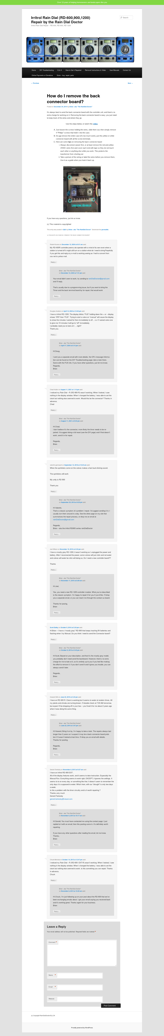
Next (130, 83)
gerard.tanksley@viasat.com (61, 799)
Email (52, 987)
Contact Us (127, 70)
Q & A (59, 70)
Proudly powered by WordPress (82, 1028)
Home (34, 70)
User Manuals (114, 70)
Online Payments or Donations (42, 75)
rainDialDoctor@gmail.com (99, 278)
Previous (35, 83)
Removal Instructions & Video (95, 70)
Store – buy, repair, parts (65, 75)
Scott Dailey (54, 627)
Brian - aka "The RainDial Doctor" (81, 107)
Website (51, 999)
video (95, 123)
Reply (53, 262)
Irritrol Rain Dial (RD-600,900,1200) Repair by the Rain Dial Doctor (60, 19)
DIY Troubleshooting (47, 70)
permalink (105, 229)
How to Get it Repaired (73, 70)
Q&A (64, 229)
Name (52, 975)
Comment (53, 942)
